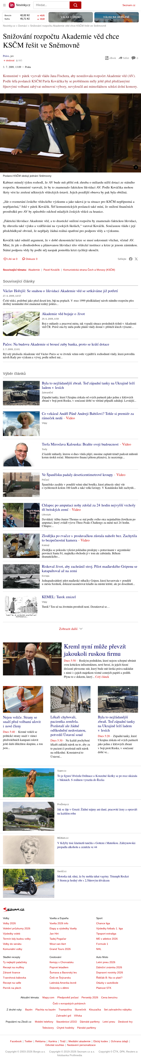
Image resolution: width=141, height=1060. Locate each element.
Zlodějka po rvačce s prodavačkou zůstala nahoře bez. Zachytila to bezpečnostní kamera (89, 538)
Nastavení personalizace (81, 1044)
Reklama (40, 1041)
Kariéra (52, 1041)
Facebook (16, 1041)
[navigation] (4, 5)
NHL (98, 949)
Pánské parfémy (86, 1027)
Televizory (48, 1027)
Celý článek (102, 677)
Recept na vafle (12, 982)
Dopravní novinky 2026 (109, 972)
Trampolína (65, 1009)
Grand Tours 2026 (60, 949)
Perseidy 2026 (90, 997)
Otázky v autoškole (107, 982)
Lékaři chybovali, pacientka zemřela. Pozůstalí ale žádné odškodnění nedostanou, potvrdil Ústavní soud (68, 725)
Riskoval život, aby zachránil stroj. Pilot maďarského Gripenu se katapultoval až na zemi (89, 568)
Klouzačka (95, 1009)
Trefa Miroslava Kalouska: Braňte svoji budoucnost (80, 444)
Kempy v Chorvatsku (62, 962)
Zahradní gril (63, 1015)
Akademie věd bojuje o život (63, 313)
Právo (6, 56)
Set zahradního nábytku (118, 1009)
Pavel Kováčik (52, 269)
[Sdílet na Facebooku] (131, 259)
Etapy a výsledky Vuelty (63, 928)
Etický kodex (100, 1041)
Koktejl (45, 545)
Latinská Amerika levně (63, 982)
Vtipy (44, 423)
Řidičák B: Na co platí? (109, 977)
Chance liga (103, 923)
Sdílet (126, 58)
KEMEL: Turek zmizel (59, 596)
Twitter (28, 1041)
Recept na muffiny (13, 967)
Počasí (45, 480)
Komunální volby (12, 949)
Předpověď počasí (68, 997)
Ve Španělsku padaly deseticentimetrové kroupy (77, 474)
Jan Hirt (54, 933)
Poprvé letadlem (59, 967)
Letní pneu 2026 (105, 962)
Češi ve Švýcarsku (60, 977)
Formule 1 (102, 943)
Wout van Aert (58, 943)
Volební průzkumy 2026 (16, 928)
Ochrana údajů (119, 1041)
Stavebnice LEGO (66, 1021)
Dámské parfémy (90, 1021)
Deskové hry (125, 1021)
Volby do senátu (12, 943)
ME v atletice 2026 (107, 938)
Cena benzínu (109, 997)
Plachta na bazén (45, 1009)
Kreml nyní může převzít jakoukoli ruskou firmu (95, 650)
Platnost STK (103, 987)
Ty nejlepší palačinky (15, 962)
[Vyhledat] (75, 5)
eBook (112, 58)
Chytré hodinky (65, 1027)
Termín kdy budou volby (17, 938)
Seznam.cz (128, 5)
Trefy (44, 449)
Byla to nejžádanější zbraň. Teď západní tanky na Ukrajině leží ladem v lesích (88, 385)
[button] (70, 132)
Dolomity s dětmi (59, 987)
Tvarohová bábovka (14, 977)
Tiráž (63, 1041)
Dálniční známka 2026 (109, 967)
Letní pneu (109, 1021)
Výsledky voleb (11, 933)
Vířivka (78, 1015)
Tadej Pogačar (58, 938)
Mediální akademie (79, 1041)
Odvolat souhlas (54, 1044)
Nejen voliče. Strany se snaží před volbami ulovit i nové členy (22, 721)
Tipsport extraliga (106, 933)
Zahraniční (47, 392)
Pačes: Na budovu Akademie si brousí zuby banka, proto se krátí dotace (56, 344)
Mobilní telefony (44, 1021)
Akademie (34, 269)
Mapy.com (48, 997)
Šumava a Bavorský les (63, 972)
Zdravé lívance (11, 972)
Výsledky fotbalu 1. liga (109, 928)
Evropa (45, 576)
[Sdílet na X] (136, 259)
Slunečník (80, 1009)
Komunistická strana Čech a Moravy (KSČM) (89, 269)
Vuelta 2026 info (59, 923)
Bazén (28, 1009)
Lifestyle (46, 514)
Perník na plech (12, 987)
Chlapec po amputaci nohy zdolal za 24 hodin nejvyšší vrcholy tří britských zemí (88, 507)
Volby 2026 (9, 923)
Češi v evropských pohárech (69, 1003)
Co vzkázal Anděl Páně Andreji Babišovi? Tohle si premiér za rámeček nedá (88, 415)
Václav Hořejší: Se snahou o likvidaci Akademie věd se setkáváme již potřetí (60, 290)
